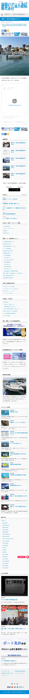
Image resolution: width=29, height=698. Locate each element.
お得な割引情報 (6, 226)
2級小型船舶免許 (7, 262)
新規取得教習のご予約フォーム (10, 306)
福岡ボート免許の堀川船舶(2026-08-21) (18, 159)
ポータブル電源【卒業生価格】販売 (9, 599)
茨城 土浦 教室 (5, 567)
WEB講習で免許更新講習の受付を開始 (18, 475)
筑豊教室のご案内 (14, 411)
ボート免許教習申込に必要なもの (8, 660)
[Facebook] (14, 683)
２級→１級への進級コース (9, 259)
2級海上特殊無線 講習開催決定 (9, 213)
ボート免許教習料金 (7, 248)
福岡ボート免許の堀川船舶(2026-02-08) (18, 174)
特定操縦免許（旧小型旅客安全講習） (11, 271)
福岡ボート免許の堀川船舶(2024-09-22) (18, 166)
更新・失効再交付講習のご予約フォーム (11, 308)
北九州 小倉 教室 (6, 540)
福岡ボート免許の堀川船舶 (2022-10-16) (18, 496)
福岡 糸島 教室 (5, 527)
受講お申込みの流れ (7, 244)
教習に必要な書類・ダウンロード (9, 246)
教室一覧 (3, 520)
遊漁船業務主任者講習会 (8, 277)
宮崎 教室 (4, 552)
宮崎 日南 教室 (5, 554)
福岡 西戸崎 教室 (6, 525)
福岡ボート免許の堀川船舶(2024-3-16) (8, 184)
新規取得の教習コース (7, 253)
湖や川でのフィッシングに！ (9, 291)
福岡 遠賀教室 (5, 531)
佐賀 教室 (4, 547)
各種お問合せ (6, 302)
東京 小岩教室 (5, 563)
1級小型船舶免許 (7, 255)
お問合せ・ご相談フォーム (9, 304)
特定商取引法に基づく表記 (7, 673)
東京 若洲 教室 (5, 565)
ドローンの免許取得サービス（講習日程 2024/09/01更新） (14, 208)
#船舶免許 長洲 (20, 25)
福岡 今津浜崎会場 (6, 534)
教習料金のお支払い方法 (8, 250)
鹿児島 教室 (5, 556)
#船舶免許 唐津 (21, 24)
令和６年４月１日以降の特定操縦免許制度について (19, 433)
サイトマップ (4, 675)
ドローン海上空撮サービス (15, 443)
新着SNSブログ (6, 233)
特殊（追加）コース (8, 268)
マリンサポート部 (5, 671)
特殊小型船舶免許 (7, 266)
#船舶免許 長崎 (14, 25)
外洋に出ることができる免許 (9, 286)
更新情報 (5, 230)
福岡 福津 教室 (5, 529)
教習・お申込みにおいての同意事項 (10, 311)
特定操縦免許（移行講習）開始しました (11, 203)
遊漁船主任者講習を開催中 (15, 464)
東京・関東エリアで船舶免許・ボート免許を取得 (12, 273)
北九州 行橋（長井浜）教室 (8, 538)
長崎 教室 (4, 549)
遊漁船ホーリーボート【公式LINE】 (10, 199)
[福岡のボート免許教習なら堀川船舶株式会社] (14, 6)
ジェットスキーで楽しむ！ (8, 293)
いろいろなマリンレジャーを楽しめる (10, 288)
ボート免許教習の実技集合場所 (9, 313)
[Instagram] (17, 683)
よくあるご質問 (6, 315)
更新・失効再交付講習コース (9, 275)
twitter (20, 2)
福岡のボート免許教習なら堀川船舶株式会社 (15, 692)
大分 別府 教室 (5, 558)
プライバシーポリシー (19, 673)
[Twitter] (12, 683)
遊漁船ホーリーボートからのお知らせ (18, 422)
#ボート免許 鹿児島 (14, 24)
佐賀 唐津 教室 (5, 545)
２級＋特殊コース (7, 264)
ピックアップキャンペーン (8, 228)
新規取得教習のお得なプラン (16, 485)
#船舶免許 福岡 (9, 25)
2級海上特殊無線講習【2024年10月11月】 (18, 454)
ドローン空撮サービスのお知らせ (10, 218)
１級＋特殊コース (7, 257)
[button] (27, 557)
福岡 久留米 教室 (6, 536)
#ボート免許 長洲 (7, 24)
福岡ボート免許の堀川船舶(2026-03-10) (18, 143)
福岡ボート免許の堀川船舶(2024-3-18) (20, 184)
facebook (22, 2)
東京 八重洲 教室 (6, 561)
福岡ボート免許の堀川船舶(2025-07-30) (18, 151)
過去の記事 (24, 194)
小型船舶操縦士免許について (9, 241)
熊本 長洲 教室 (5, 543)
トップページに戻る (14, 189)
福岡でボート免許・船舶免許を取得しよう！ (18, 507)
